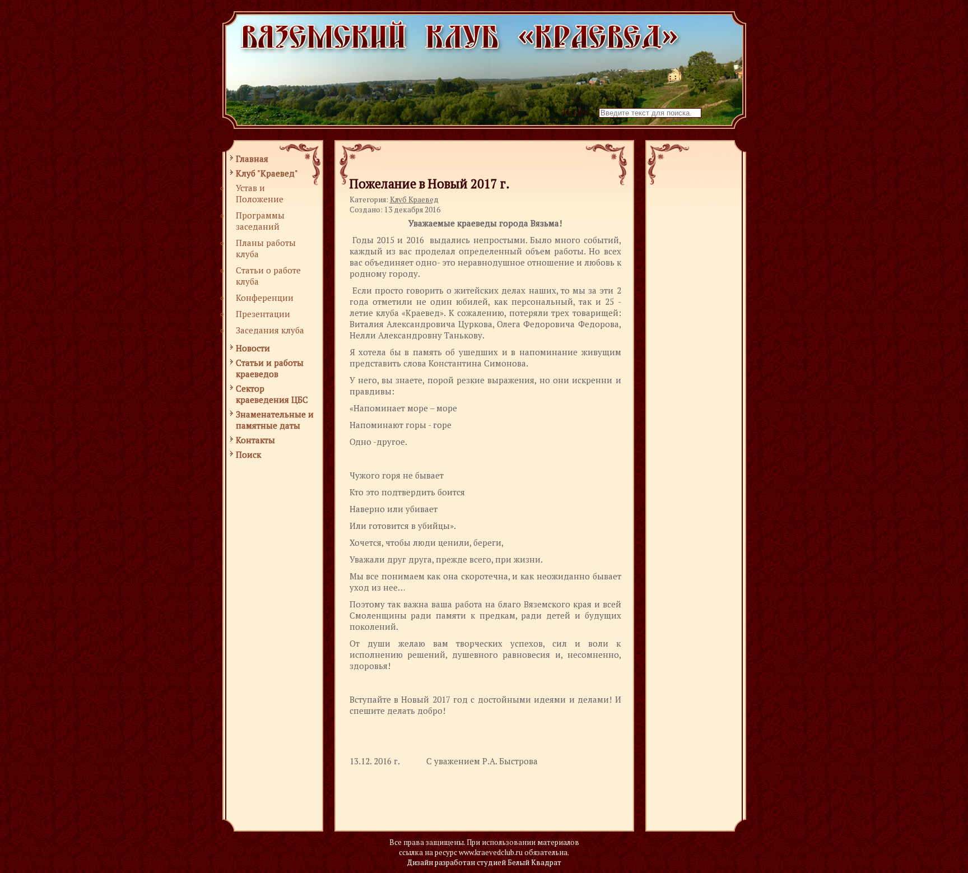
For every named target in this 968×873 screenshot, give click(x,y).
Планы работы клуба (266, 248)
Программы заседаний (260, 221)
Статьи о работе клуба (268, 275)
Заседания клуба (270, 330)
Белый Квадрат (534, 862)
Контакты (255, 439)
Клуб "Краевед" (267, 173)
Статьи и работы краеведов (270, 368)
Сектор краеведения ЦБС (272, 394)
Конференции (265, 297)
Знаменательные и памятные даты (275, 419)
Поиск (248, 454)
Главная (252, 158)
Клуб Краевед (414, 199)
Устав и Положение (259, 193)
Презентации (263, 313)
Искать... (580, 112)
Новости (253, 348)
